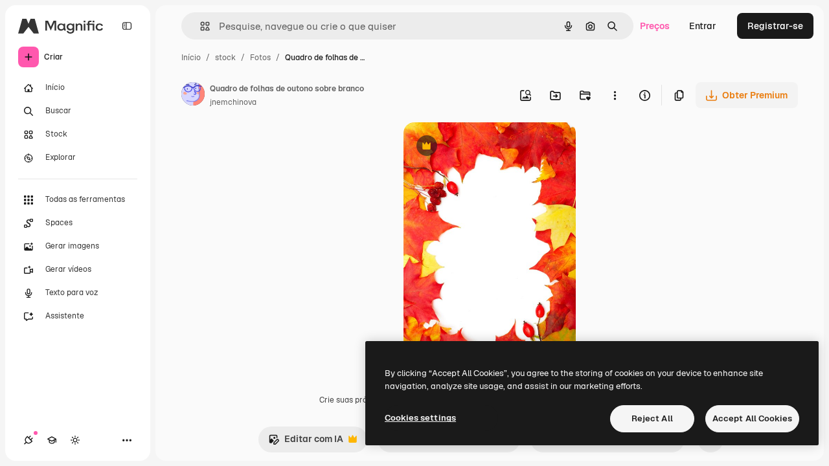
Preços (655, 26)
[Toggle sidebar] (127, 26)
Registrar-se (775, 26)
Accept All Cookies (752, 418)
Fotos (260, 57)
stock (225, 57)
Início (191, 57)
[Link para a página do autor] (193, 95)
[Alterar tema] (75, 440)
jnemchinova (233, 102)
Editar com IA (305, 442)
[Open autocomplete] (200, 26)
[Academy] (51, 440)
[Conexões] (28, 440)
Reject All (652, 418)
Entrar (702, 26)
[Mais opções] (615, 95)
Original (486, 147)
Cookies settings (420, 417)
